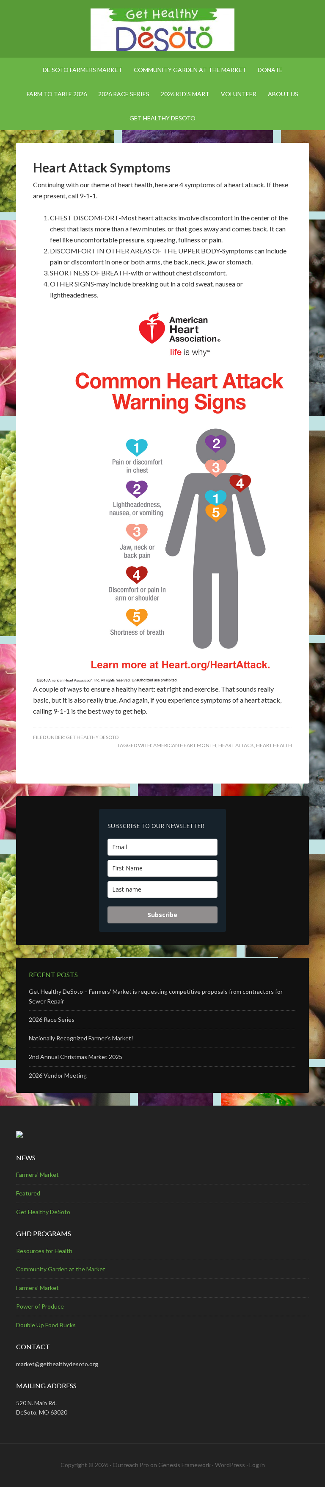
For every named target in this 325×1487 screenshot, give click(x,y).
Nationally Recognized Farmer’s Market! (81, 1038)
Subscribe (162, 915)
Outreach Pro (131, 1464)
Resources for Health (44, 1250)
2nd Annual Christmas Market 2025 (75, 1056)
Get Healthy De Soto (162, 29)
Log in (257, 1464)
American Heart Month (184, 745)
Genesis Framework (184, 1464)
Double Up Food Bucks (46, 1325)
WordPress (230, 1464)
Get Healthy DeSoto (92, 737)
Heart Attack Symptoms (102, 167)
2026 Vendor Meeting (58, 1075)
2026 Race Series (51, 1019)
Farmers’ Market (37, 1287)
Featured (28, 1193)
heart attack (236, 745)
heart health (274, 745)
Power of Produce (40, 1306)
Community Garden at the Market (60, 1269)
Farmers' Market (37, 1174)
